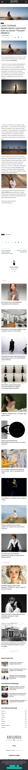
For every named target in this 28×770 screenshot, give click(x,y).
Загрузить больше (13, 651)
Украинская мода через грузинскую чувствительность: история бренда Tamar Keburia (13, 357)
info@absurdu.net (18, 750)
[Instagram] (15, 271)
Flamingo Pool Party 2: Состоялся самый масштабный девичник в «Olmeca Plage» (17, 688)
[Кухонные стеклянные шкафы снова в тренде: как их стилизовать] (14, 318)
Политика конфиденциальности (14, 768)
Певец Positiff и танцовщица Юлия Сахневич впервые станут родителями (13, 615)
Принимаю (12, 765)
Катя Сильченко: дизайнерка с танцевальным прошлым (11, 303)
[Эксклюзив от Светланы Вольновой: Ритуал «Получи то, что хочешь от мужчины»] (4, 695)
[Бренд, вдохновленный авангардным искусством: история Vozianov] (14, 430)
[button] (26, 2)
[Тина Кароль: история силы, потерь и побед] (14, 487)
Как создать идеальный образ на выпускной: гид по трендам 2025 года (12, 471)
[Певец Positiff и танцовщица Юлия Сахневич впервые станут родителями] (14, 603)
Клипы (6, 21)
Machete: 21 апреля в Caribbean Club (22, 251)
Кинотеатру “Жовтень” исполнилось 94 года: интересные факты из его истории (13, 644)
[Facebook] (12, 271)
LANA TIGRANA (8, 234)
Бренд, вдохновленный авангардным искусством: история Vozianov (13, 442)
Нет (18, 765)
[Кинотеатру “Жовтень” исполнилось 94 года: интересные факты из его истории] (14, 632)
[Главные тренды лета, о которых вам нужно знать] (14, 403)
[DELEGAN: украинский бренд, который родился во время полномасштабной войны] (14, 374)
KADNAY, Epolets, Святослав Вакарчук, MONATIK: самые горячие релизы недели (13, 587)
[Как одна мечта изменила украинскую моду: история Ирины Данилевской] (14, 543)
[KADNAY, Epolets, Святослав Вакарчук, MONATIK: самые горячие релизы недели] (14, 575)
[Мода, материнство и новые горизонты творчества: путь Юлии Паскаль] (14, 514)
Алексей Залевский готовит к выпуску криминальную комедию (7, 252)
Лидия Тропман (5, 35)
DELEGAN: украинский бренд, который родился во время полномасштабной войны (11, 386)
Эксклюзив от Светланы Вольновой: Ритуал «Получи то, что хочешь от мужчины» (17, 695)
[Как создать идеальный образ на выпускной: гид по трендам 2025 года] (14, 458)
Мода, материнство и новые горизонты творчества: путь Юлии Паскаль (13, 526)
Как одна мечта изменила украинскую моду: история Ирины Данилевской (12, 555)
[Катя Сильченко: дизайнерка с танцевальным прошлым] (14, 292)
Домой (2, 21)
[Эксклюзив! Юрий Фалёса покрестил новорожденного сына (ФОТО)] (4, 702)
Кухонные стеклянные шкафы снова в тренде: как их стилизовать (13, 330)
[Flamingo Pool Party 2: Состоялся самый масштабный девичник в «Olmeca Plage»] (4, 688)
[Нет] (26, 764)
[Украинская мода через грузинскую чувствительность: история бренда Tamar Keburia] (14, 345)
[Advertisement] (14, 109)
